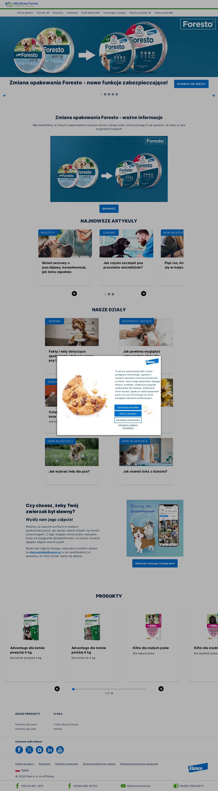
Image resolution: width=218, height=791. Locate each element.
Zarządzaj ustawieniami (128, 420)
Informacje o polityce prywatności (128, 426)
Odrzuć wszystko (127, 413)
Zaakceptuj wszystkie (128, 407)
